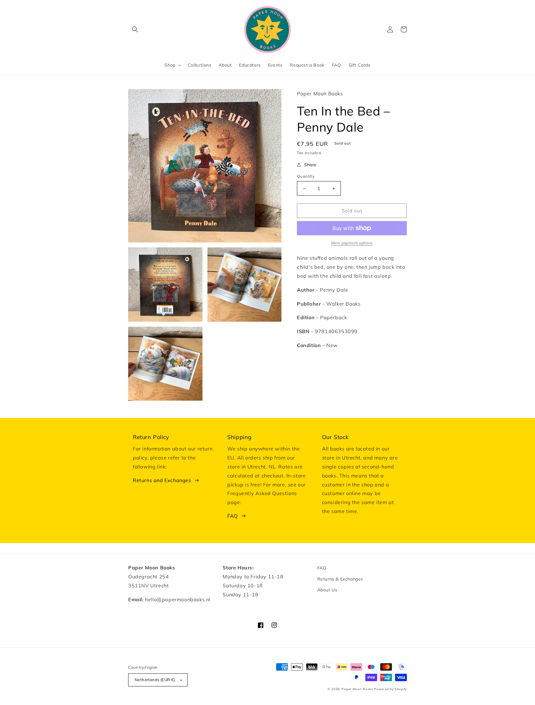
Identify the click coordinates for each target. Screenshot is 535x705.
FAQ (232, 516)
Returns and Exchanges (162, 480)
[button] (135, 29)
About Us (327, 590)
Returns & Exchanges (340, 579)
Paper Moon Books (357, 689)
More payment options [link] (352, 243)
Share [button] (310, 165)
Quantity (306, 176)
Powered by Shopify (390, 689)
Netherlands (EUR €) (155, 679)
